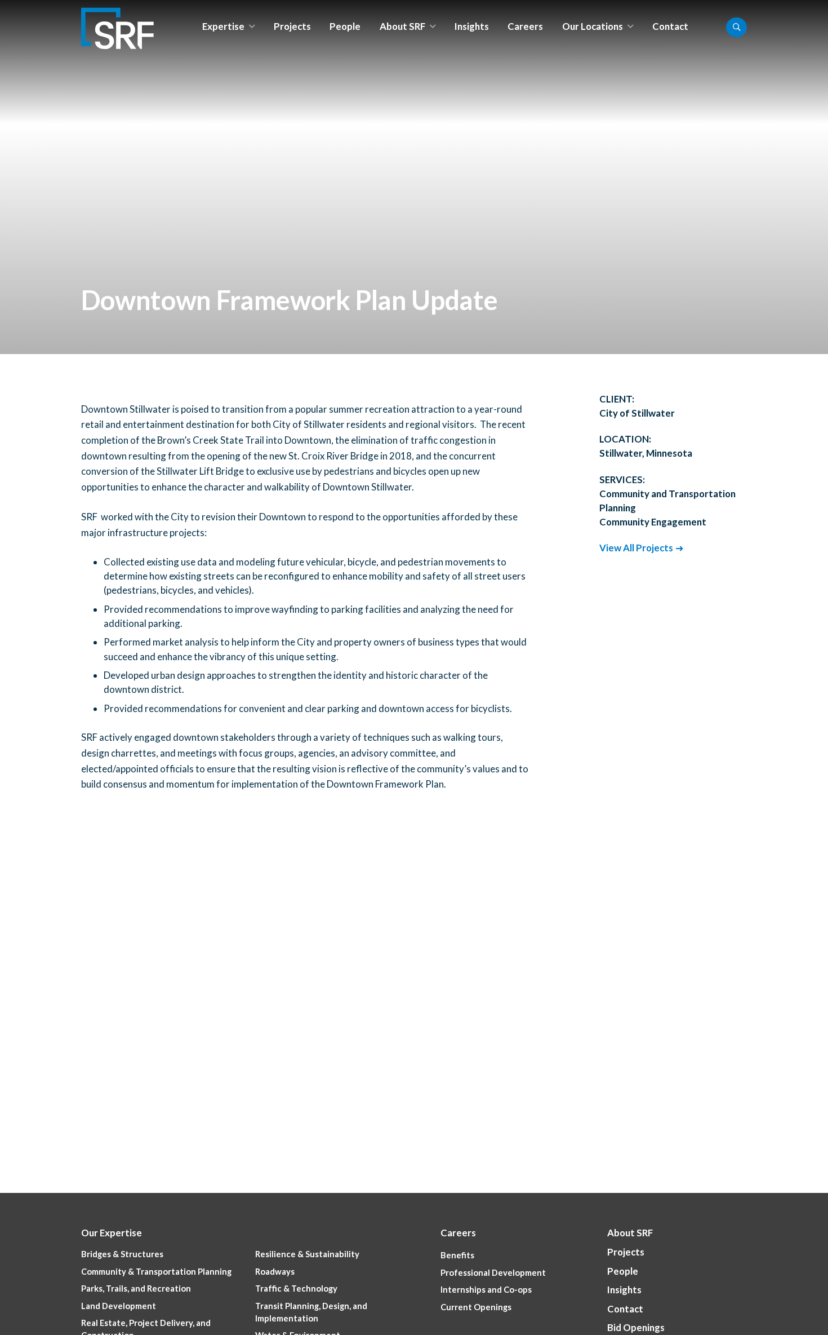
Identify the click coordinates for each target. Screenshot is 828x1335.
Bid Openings (636, 1327)
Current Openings (475, 1307)
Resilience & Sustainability (307, 1254)
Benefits (457, 1255)
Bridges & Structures (122, 1254)
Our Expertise (111, 1233)
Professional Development (493, 1272)
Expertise (223, 26)
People (345, 26)
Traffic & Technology (296, 1288)
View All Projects (636, 548)
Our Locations (592, 26)
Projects (292, 26)
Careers (525, 26)
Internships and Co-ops (486, 1289)
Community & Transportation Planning (156, 1271)
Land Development (118, 1306)
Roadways (275, 1271)
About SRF (402, 26)
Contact (670, 26)
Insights (472, 26)
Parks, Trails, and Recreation (136, 1288)
